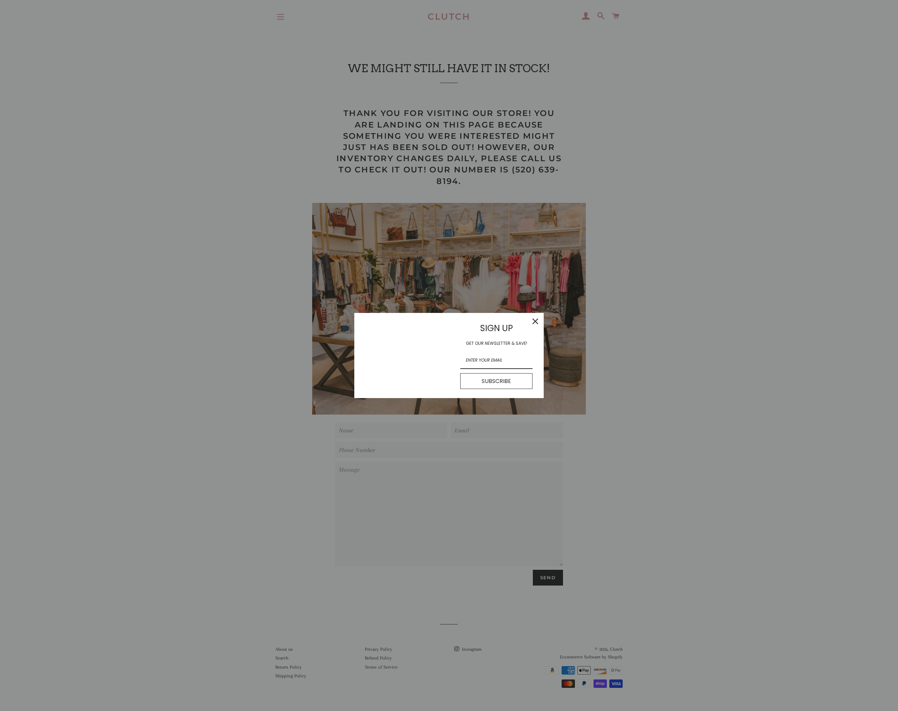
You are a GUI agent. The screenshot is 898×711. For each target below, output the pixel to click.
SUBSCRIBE (496, 381)
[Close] (535, 321)
